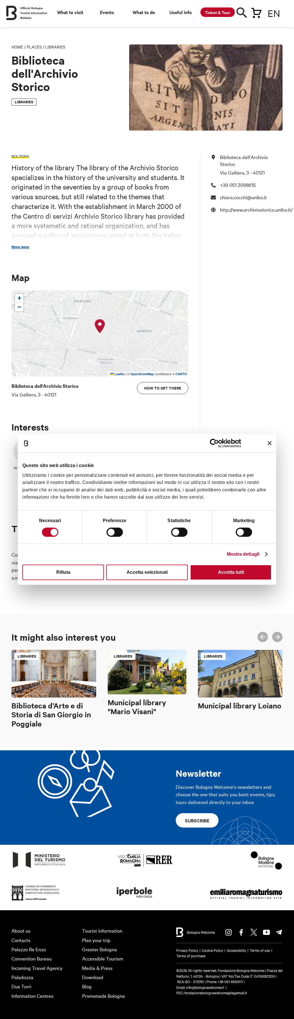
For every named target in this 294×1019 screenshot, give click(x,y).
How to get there (162, 388)
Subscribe (197, 820)
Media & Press (97, 967)
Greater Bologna (99, 949)
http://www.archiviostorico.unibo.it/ (256, 209)
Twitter (253, 932)
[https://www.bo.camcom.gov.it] (35, 900)
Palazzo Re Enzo (28, 949)
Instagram (228, 932)
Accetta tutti (231, 572)
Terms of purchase (190, 955)
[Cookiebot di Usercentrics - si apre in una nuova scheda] (216, 443)
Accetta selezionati (147, 572)
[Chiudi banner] (270, 443)
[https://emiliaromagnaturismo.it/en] (246, 900)
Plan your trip (96, 940)
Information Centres (32, 995)
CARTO (181, 374)
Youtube (266, 932)
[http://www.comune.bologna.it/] (134, 900)
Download (92, 977)
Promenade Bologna (103, 995)
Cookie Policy (212, 950)
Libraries (55, 47)
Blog (87, 986)
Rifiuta (63, 572)
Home (17, 47)
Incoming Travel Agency (37, 967)
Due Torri (21, 986)
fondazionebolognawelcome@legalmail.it (215, 992)
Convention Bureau (31, 958)
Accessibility (236, 950)
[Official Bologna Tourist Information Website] (11, 13)
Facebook (241, 932)
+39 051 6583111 (230, 981)
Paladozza (22, 977)
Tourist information (102, 930)
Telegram (279, 932)
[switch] (115, 532)
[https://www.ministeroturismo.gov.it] (39, 868)
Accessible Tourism (102, 958)
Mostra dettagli (243, 554)
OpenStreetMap (142, 374)
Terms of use (260, 950)
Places (34, 47)
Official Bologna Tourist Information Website (33, 13)
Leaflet (119, 374)
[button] (100, 326)
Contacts (20, 940)
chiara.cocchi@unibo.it (243, 197)
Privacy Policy (187, 950)
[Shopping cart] (256, 12)
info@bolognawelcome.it (205, 987)
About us (20, 930)
